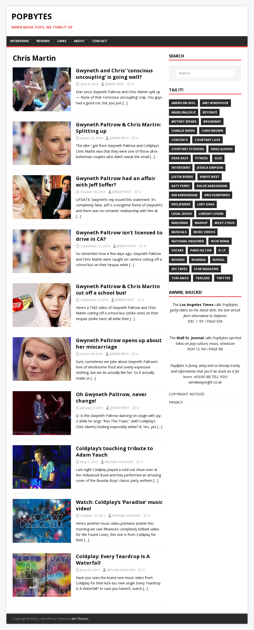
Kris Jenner (180, 204)
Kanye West (209, 177)
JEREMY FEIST (114, 84)
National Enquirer (187, 241)
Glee (218, 158)
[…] (125, 103)
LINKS (61, 41)
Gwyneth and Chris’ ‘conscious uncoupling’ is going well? (114, 73)
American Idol (183, 103)
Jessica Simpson (210, 167)
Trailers (202, 278)
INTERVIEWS (19, 41)
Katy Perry (180, 186)
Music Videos (204, 232)
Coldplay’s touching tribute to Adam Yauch (114, 451)
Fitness (201, 158)
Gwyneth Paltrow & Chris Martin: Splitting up (118, 127)
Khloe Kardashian (212, 186)
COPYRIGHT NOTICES (186, 394)
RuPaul (219, 260)
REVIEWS (43, 41)
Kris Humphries (217, 195)
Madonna (179, 223)
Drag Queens (221, 149)
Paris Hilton (201, 250)
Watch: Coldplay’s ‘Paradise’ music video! (119, 505)
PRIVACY (176, 402)
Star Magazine (206, 269)
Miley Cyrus (224, 223)
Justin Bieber (182, 177)
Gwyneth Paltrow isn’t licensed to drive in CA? (119, 235)
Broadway (212, 121)
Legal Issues (181, 214)
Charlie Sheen (183, 131)
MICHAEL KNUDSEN (119, 462)
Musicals (179, 232)
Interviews (180, 167)
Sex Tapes (179, 269)
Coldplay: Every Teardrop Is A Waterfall (113, 559)
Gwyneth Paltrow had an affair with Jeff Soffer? (116, 181)
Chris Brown (212, 131)
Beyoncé (210, 112)
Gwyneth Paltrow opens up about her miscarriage (119, 343)
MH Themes (80, 619)
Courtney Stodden (187, 149)
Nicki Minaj (220, 241)
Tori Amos (180, 278)
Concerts (179, 140)
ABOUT (79, 41)
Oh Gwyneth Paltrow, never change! (111, 397)
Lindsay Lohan (211, 214)
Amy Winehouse (215, 103)
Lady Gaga (205, 204)
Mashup (201, 223)
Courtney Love (207, 140)
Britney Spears (183, 121)
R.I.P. (222, 250)
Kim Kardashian (184, 195)
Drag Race (179, 158)
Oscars (177, 250)
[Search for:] (205, 73)
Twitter (223, 278)
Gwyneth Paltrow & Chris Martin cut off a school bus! (118, 289)
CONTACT (99, 41)
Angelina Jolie (183, 112)
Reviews (178, 260)
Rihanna (198, 260)
